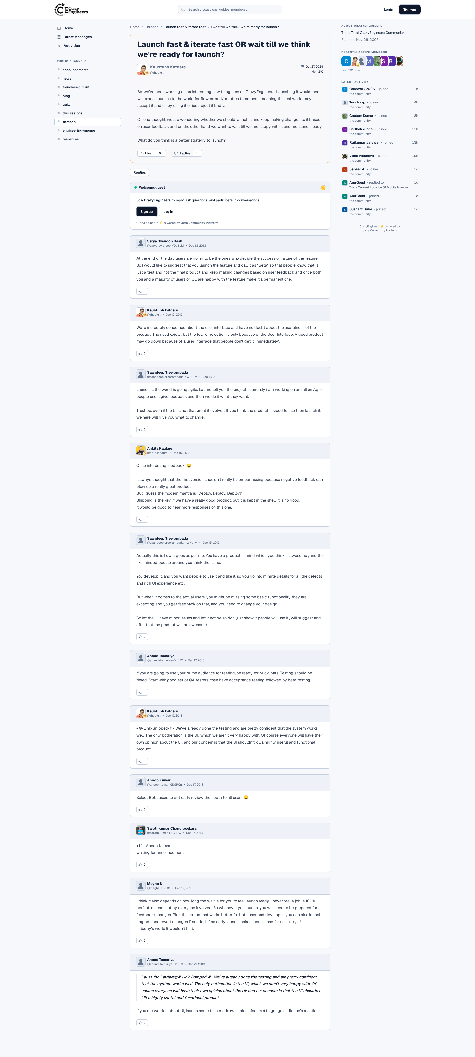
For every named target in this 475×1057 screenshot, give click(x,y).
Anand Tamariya (160, 656)
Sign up (147, 211)
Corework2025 (362, 89)
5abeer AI (357, 169)
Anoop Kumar (159, 780)
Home (135, 27)
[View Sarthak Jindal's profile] (383, 61)
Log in (168, 211)
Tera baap (357, 102)
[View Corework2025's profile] (346, 61)
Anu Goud (357, 182)
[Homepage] (71, 9)
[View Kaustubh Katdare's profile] (354, 61)
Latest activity (355, 82)
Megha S (154, 883)
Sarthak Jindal (361, 129)
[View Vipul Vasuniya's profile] (398, 61)
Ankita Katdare (159, 448)
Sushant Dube (360, 209)
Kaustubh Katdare (168, 67)
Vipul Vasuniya (361, 156)
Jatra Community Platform (199, 223)
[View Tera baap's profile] (361, 61)
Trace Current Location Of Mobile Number (378, 187)
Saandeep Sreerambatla (167, 372)
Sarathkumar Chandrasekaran (173, 828)
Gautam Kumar (361, 115)
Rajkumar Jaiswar (364, 142)
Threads (152, 27)
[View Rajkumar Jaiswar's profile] (391, 61)
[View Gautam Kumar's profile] (376, 61)
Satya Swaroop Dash (164, 241)
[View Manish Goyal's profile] (369, 61)
